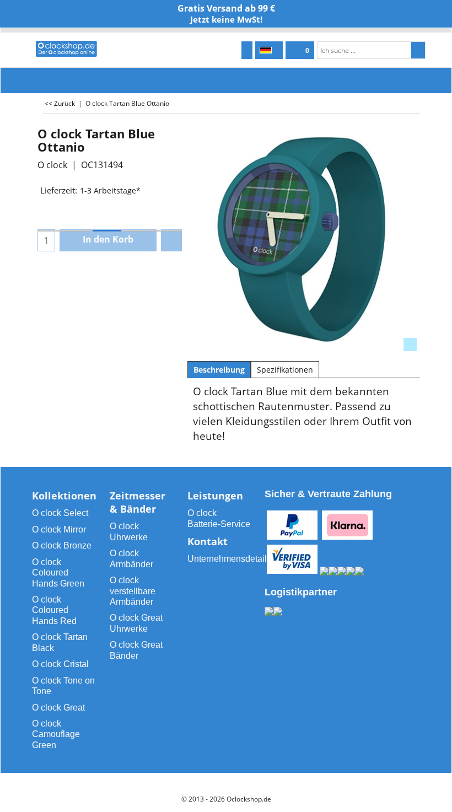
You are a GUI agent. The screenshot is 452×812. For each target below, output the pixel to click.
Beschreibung (219, 369)
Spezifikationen (285, 369)
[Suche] (418, 50)
